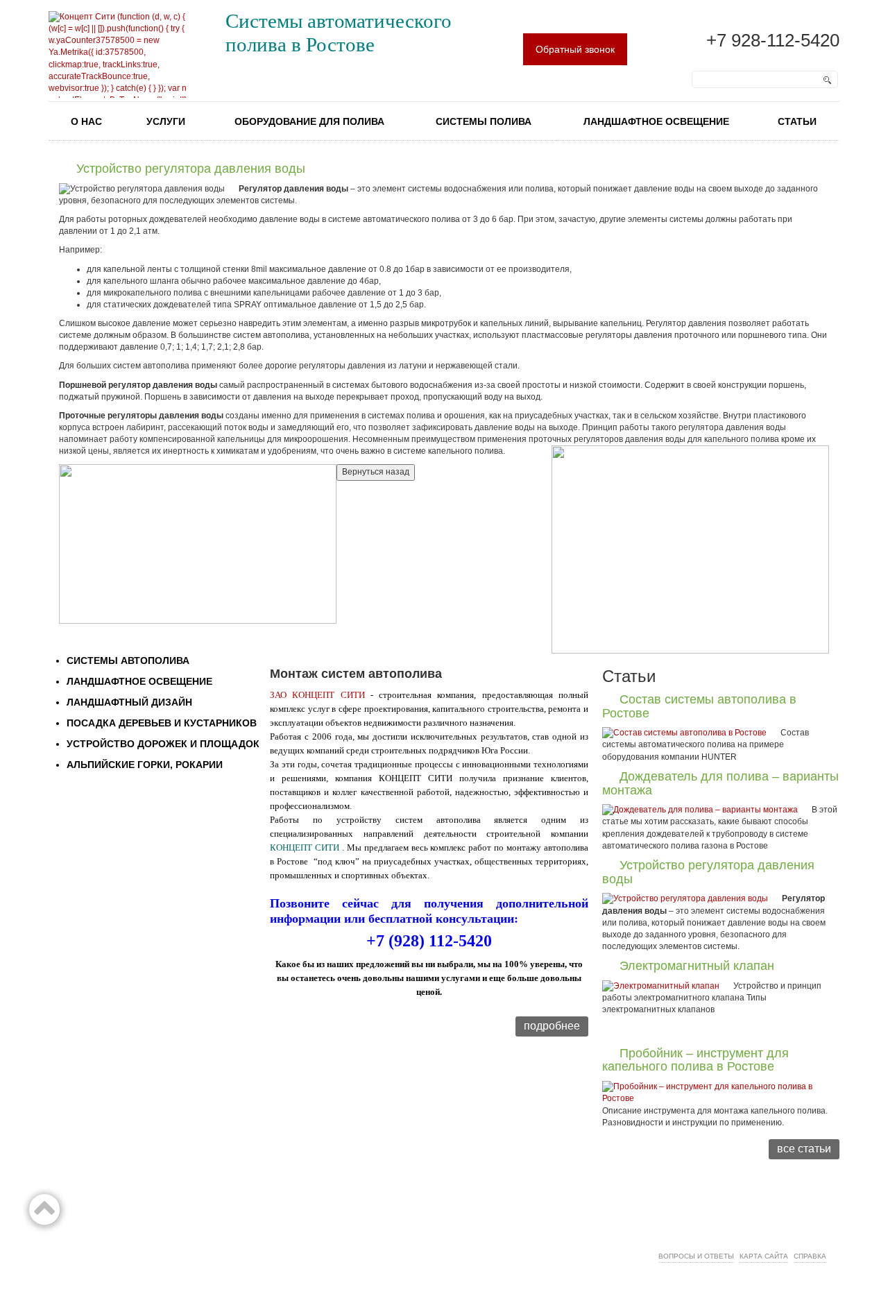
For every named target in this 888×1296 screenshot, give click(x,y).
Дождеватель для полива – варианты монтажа (720, 783)
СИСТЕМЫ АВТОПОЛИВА (128, 660)
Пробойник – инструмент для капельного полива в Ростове (695, 1060)
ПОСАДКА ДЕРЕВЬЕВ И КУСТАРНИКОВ (162, 722)
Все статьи (804, 1148)
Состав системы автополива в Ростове (699, 706)
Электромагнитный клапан (697, 966)
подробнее (552, 1026)
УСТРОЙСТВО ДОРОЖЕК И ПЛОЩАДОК (163, 743)
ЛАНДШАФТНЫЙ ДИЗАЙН (129, 702)
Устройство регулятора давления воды (708, 872)
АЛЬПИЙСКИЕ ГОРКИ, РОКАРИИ (145, 764)
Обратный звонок (575, 49)
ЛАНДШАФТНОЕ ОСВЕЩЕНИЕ (139, 681)
